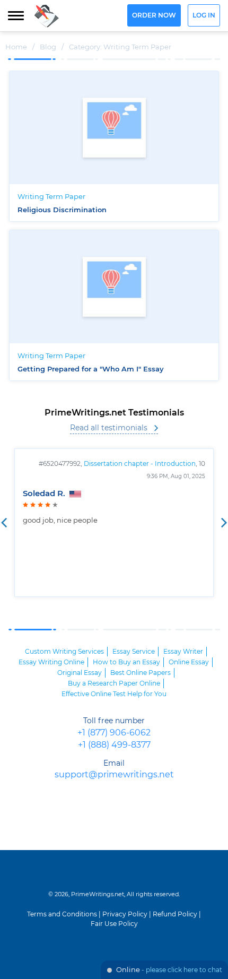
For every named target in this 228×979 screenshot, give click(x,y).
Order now (154, 16)
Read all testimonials (108, 428)
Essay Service (133, 651)
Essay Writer (183, 651)
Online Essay (189, 662)
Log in (203, 16)
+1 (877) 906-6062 (114, 733)
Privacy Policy (124, 914)
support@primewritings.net (114, 775)
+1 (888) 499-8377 (114, 745)
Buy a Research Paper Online (114, 683)
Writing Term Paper (51, 197)
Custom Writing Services (64, 651)
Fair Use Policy (114, 924)
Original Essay (79, 673)
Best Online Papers (140, 673)
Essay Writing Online (51, 662)
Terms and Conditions (62, 914)
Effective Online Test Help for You (114, 694)
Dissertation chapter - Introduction (140, 464)
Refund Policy (175, 914)
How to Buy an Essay (126, 662)
